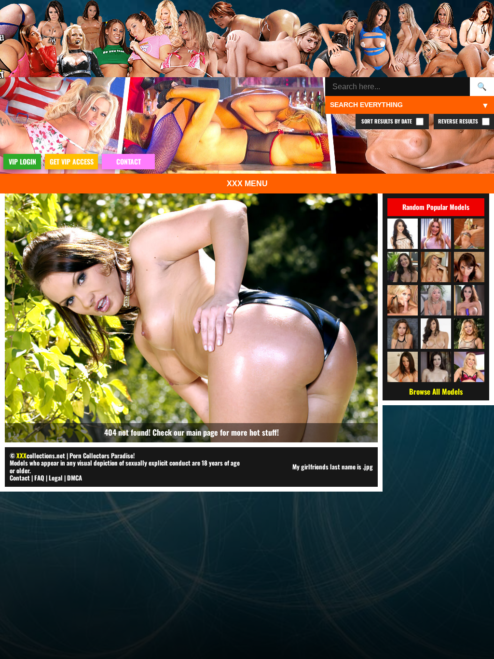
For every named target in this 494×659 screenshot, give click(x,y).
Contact (20, 477)
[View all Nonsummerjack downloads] (469, 234)
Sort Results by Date (387, 121)
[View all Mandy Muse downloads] (402, 234)
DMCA (74, 477)
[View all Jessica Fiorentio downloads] (402, 267)
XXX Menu (247, 183)
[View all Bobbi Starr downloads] (436, 367)
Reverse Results (459, 121)
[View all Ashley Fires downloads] (469, 367)
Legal (56, 477)
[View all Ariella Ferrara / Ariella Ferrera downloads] (469, 300)
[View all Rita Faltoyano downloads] (436, 267)
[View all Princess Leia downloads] (469, 267)
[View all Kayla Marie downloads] (436, 234)
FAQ (39, 477)
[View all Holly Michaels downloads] (436, 333)
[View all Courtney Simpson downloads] (402, 300)
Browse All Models (436, 391)
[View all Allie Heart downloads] (436, 300)
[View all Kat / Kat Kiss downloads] (469, 333)
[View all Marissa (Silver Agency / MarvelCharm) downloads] (402, 333)
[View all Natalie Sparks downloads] (402, 367)
